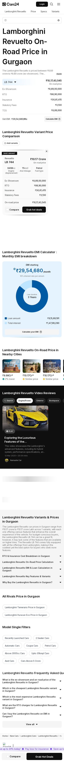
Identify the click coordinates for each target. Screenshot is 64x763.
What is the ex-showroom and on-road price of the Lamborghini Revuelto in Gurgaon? (29, 681)
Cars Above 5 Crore (31, 661)
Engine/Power (25, 400)
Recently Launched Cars (17, 638)
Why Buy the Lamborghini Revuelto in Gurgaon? (27, 582)
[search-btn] (51, 4)
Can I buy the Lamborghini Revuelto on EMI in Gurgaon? (26, 715)
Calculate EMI (51, 119)
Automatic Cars (12, 645)
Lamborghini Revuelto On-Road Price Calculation (27, 562)
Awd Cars (9, 661)
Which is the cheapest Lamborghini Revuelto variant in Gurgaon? (29, 689)
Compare (14, 209)
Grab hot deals (34, 209)
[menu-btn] (59, 4)
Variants (55, 11)
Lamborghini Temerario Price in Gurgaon (25, 607)
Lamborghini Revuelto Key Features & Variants (26, 576)
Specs (44, 11)
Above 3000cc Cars (15, 653)
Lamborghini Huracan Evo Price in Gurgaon (26, 615)
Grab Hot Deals (44, 756)
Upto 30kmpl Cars (40, 653)
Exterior (40, 400)
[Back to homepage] (10, 4)
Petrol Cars (50, 645)
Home (5, 736)
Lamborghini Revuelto (15, 11)
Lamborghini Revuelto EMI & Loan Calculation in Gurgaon (27, 569)
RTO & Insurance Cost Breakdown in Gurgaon (26, 556)
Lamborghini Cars (29, 736)
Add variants (12, 143)
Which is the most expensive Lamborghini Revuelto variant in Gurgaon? (29, 698)
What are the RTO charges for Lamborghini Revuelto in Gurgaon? (29, 706)
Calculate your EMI (30, 332)
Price (33, 11)
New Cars (14, 736)
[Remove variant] (46, 151)
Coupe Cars (32, 645)
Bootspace (54, 400)
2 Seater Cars (42, 638)
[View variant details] (25, 182)
